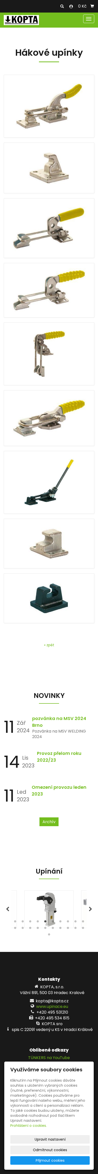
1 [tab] (15, 922)
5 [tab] (45, 922)
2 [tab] (22, 922)
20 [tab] (82, 929)
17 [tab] (60, 929)
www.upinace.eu (52, 1006)
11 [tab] (15, 929)
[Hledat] (62, 6)
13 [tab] (30, 929)
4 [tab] (37, 922)
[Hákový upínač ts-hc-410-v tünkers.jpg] (49, 353)
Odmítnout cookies (50, 1149)
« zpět (49, 644)
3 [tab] (30, 922)
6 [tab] (52, 922)
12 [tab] (22, 929)
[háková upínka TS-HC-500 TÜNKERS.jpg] (49, 418)
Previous (7, 909)
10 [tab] (82, 922)
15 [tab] (45, 929)
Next (90, 909)
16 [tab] (52, 929)
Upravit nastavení (50, 1139)
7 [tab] (60, 922)
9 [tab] (75, 922)
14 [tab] (37, 929)
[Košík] (92, 6)
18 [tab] (67, 929)
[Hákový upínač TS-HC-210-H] (49, 228)
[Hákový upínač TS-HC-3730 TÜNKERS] (49, 106)
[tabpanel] (49, 909)
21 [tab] (49, 935)
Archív (49, 822)
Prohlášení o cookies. (28, 1125)
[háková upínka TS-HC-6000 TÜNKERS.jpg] (49, 482)
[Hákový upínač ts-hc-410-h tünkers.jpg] (49, 290)
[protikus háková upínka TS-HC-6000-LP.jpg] (49, 598)
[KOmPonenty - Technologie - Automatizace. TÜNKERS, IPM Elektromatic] (21, 20)
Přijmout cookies (50, 1160)
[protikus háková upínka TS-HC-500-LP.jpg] (49, 543)
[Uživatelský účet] (71, 6)
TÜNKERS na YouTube (49, 1058)
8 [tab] (67, 922)
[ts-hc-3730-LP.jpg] (49, 168)
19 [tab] (75, 929)
